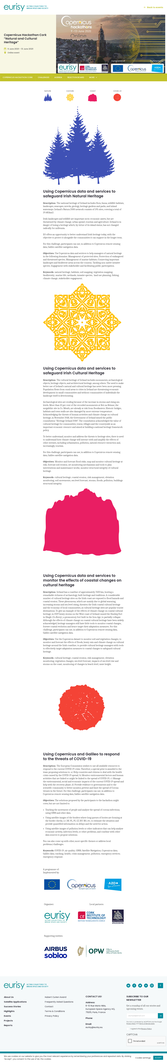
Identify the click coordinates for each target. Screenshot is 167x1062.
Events (7, 1015)
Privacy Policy (52, 1015)
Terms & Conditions (55, 1011)
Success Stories (12, 1006)
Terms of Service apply (147, 1024)
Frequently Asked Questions (59, 1001)
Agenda (58, 77)
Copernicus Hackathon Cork (18, 77)
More (91, 77)
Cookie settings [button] (143, 1057)
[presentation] (146, 1041)
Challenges (43, 77)
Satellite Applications (15, 1001)
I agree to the (141, 1029)
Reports (8, 1025)
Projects (8, 1020)
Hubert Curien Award (55, 997)
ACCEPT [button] (158, 1058)
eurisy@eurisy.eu (94, 1027)
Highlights (9, 1011)
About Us (9, 997)
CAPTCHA (132, 1034)
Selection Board (75, 77)
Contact (49, 1006)
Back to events (155, 7)
